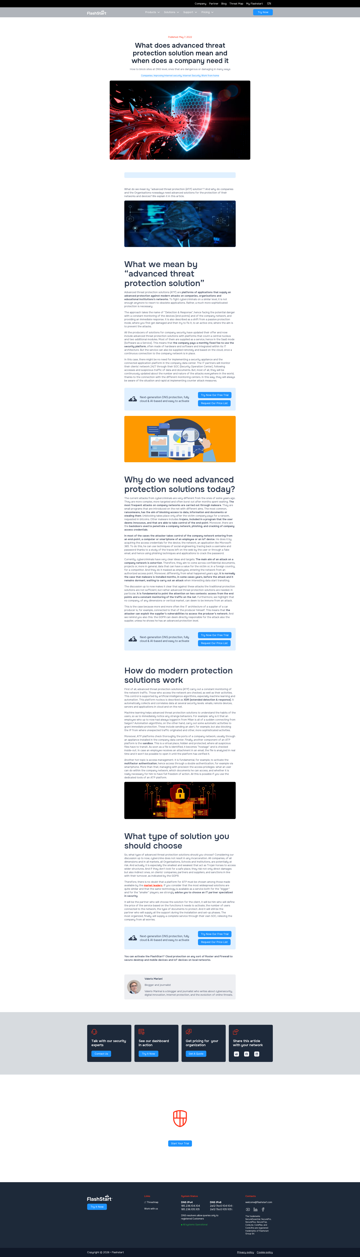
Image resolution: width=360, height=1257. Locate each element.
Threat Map (236, 3)
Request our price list (214, 403)
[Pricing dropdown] (212, 12)
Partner (213, 3)
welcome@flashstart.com (258, 1202)
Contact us (101, 1053)
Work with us (151, 1208)
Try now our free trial (215, 395)
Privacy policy (245, 1252)
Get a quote (196, 1053)
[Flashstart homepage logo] (97, 12)
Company (200, 3)
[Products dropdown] (158, 12)
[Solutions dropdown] (178, 12)
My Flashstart (254, 3)
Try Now (263, 12)
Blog (224, 3)
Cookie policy (265, 1252)
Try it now (148, 1053)
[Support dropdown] (196, 12)
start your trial (180, 1143)
